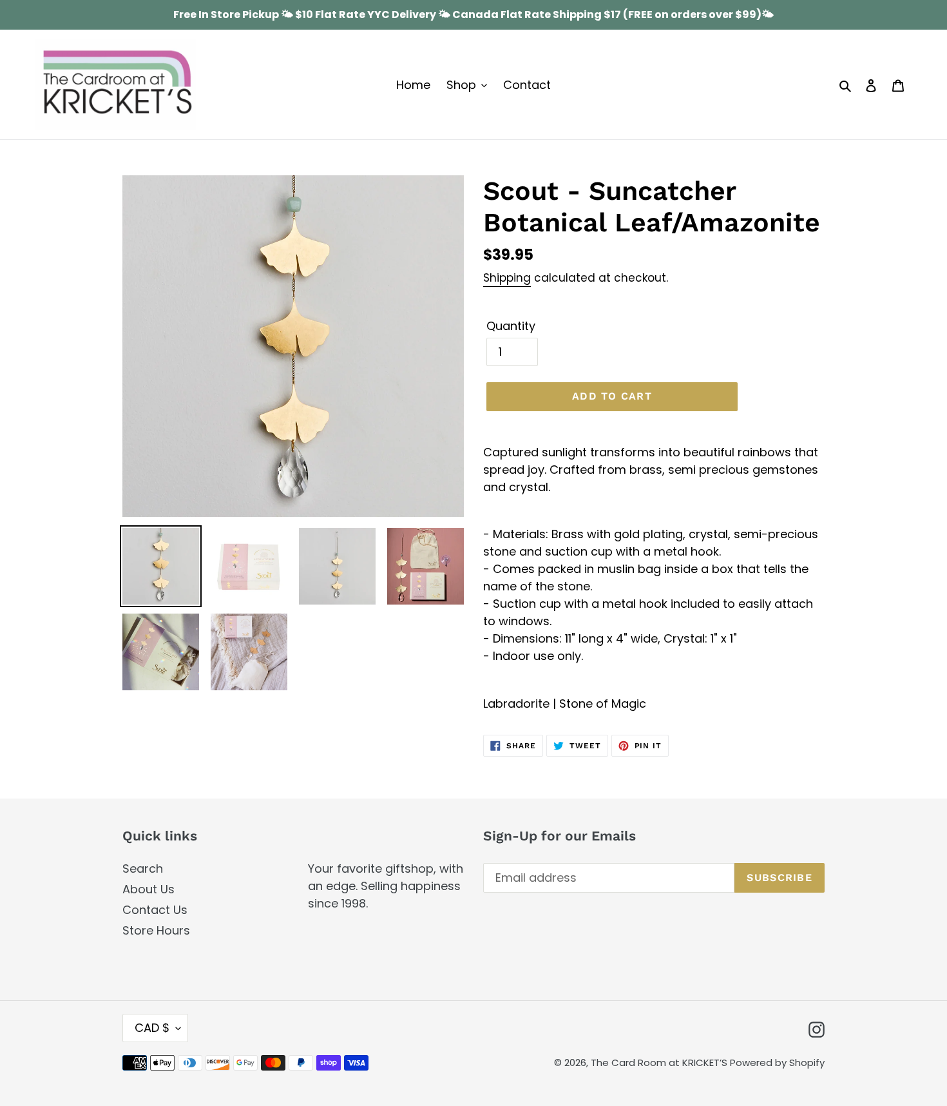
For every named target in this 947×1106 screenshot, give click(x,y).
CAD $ (152, 1028)
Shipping (507, 278)
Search (142, 868)
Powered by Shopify (777, 1062)
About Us (148, 889)
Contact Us (154, 910)
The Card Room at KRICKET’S (660, 1062)
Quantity (510, 326)
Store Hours (156, 930)
